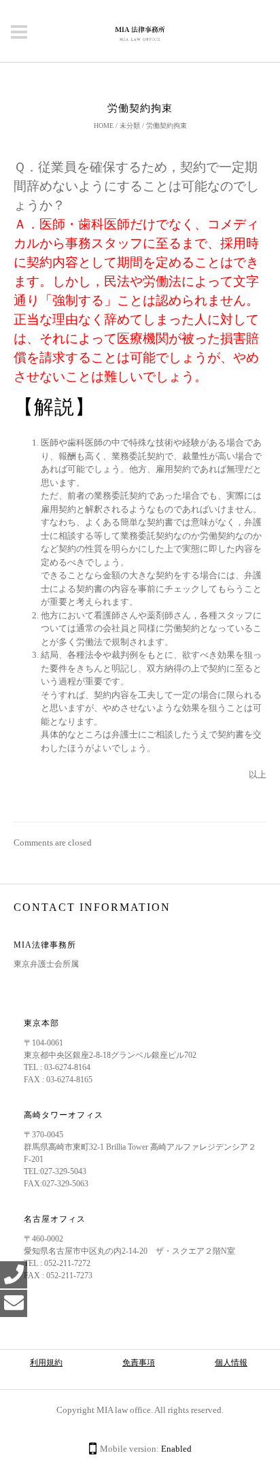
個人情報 (231, 1362)
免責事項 (138, 1362)
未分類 (130, 125)
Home (103, 125)
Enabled (176, 1449)
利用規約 (46, 1362)
